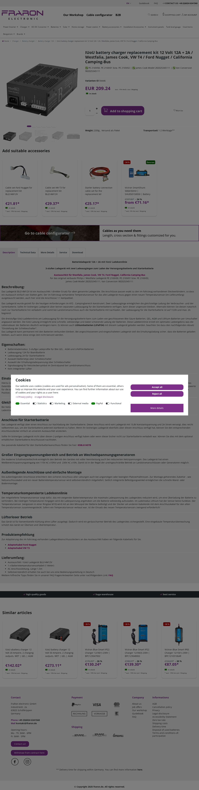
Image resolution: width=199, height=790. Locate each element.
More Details (47, 252)
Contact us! (20, 743)
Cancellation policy (162, 707)
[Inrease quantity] (97, 108)
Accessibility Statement (164, 716)
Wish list (179, 110)
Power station (92, 27)
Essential (25, 403)
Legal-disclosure (160, 713)
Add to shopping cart (125, 111)
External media (80, 403)
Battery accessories (110, 27)
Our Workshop (73, 15)
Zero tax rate (159, 720)
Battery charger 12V (45, 41)
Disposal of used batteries (166, 729)
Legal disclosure (45, 396)
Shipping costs (160, 723)
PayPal (99, 403)
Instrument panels (156, 27)
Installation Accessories (134, 27)
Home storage (78, 27)
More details (157, 408)
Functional (116, 403)
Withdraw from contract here (29, 752)
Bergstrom (8, 34)
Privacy (156, 710)
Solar (65, 27)
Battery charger (28, 41)
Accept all (157, 387)
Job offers (137, 707)
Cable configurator (99, 15)
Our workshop (139, 710)
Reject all (157, 393)
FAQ (156, 3)
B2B (118, 15)
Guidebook (144, 3)
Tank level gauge (173, 27)
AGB (154, 703)
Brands (20, 34)
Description (9, 252)
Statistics (42, 403)
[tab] (9, 252)
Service (63, 252)
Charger (23, 27)
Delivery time (159, 726)
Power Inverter (9, 27)
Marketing (60, 403)
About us (136, 703)
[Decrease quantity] (97, 113)
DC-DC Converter (39, 27)
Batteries (55, 27)
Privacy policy (25, 396)
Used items (188, 27)
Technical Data (28, 252)
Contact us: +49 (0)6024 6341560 (181, 3)
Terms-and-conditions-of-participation (165, 734)
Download (77, 252)
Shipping (134, 89)
